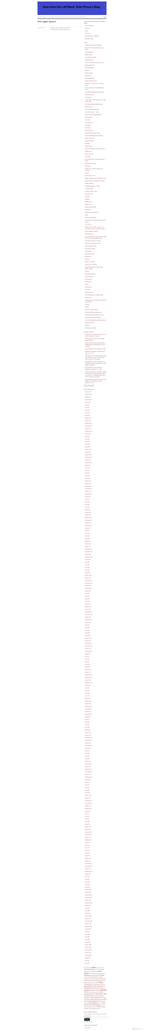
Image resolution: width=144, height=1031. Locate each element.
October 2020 (88, 554)
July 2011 (87, 845)
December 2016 (88, 675)
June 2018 (87, 627)
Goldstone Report (87, 984)
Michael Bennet (95, 999)
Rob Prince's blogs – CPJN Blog (92, 36)
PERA (101, 1001)
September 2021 (88, 525)
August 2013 (88, 779)
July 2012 (87, 813)
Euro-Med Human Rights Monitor (95, 980)
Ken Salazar (98, 995)
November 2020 (88, 551)
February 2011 (88, 858)
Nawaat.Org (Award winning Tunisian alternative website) (95, 220)
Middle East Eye (88, 201)
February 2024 (88, 449)
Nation (86, 215)
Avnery (88, 971)
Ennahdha (86, 980)
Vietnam (90, 1008)
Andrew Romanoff (88, 969)
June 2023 (87, 470)
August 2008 (88, 929)
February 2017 (88, 669)
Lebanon (86, 999)
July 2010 (87, 876)
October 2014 (88, 743)
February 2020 (88, 575)
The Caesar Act (94, 1006)
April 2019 (87, 601)
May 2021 (87, 536)
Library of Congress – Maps (91, 191)
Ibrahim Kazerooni (89, 988)
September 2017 (88, 651)
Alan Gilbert (99, 967)
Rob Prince (89, 1005)
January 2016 (88, 703)
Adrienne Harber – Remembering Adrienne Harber (94, 48)
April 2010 (87, 884)
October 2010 (88, 868)
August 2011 (88, 842)
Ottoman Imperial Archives (91, 246)
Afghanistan (88, 967)
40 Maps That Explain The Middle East (93, 45)
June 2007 (87, 963)
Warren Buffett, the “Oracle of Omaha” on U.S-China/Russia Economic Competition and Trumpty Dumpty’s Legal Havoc (95, 363)
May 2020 (87, 567)
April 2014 (87, 758)
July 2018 (87, 625)
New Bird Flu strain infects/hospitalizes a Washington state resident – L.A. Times (94, 368)
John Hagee (98, 992)
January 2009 (88, 918)
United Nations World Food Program (93, 317)
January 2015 (88, 735)
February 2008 (88, 944)
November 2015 (88, 709)
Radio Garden (88, 256)
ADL (85, 967)
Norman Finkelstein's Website (91, 231)
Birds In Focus (88, 75)
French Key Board (89, 130)
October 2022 (88, 491)
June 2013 (87, 785)
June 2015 (87, 722)
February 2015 (88, 732)
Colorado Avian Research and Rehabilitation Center (94, 88)
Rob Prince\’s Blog (89, 38)
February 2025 (88, 418)
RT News (87, 271)
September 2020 (88, 557)
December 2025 (88, 391)
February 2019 (88, 606)
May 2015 (87, 724)
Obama (88, 1001)
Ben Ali (90, 973)
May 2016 (87, 693)
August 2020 (88, 559)
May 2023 (87, 473)
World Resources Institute (90, 328)
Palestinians (97, 1001)
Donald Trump (103, 978)
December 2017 (88, 643)
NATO (104, 999)
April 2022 (87, 507)
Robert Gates (100, 1003)
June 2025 (87, 407)
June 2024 (87, 439)
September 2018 (88, 619)
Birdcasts (87, 70)
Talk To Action (88, 297)
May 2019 (87, 599)
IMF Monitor (88, 166)
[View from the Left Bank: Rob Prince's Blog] (72, 8)
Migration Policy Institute (90, 207)
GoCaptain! (87, 143)
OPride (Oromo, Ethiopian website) (92, 243)
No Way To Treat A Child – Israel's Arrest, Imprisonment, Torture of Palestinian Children (95, 227)
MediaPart (87, 199)
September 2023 (88, 462)
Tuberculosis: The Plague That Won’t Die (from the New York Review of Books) (95, 335)
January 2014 (88, 766)
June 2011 (87, 847)
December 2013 (88, 769)
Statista (86, 284)
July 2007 (87, 960)
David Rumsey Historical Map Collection (94, 104)
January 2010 (88, 892)
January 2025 (88, 420)
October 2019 (88, 585)
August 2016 (88, 685)
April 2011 (87, 853)
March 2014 (87, 761)
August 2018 (88, 622)
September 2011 (88, 840)
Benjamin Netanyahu (96, 973)
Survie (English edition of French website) (94, 295)
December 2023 (88, 454)
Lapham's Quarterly (89, 183)
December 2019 (88, 580)
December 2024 (88, 423)
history (104, 986)
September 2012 (88, 808)
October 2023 (88, 460)
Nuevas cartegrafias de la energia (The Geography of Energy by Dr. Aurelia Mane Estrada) (95, 237)
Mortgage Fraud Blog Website (91, 212)
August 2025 (88, 402)
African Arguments (89, 52)
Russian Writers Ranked (90, 274)
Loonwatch (87, 196)
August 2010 (88, 874)
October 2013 (88, 774)
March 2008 (87, 942)
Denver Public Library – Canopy (92, 112)
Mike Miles (101, 999)
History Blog (88, 156)
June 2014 (87, 753)
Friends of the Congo (89, 138)
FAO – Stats (87, 120)
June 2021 (87, 533)
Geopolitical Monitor (89, 141)
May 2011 (87, 850)
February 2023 (88, 481)
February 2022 (88, 512)
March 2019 (87, 604)
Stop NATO (87, 289)
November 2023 (88, 457)
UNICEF (87, 307)
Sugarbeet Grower (89, 292)
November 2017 (88, 646)
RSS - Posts (87, 1027)
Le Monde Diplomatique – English (92, 186)
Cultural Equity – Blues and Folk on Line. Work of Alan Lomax (95, 100)
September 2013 (88, 777)
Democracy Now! (89, 106)
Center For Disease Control (91, 81)
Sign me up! (87, 1019)
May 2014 (87, 756)
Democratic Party (87, 978)
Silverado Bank (102, 1004)
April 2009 (87, 910)
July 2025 (87, 405)
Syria (90, 1006)
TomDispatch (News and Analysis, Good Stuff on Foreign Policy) (95, 300)
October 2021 (88, 523)
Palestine (92, 1001)
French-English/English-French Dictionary (94, 135)
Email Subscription (90, 1012)
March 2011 (87, 855)
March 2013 (87, 792)
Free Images (87, 127)
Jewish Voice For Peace (90, 175)
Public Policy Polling (89, 254)
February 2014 (88, 764)
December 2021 (88, 517)
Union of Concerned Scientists (91, 309)
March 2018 (87, 635)
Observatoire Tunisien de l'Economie (93, 240)
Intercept (87, 173)
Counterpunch (88, 97)
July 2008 (87, 931)
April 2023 (87, 475)
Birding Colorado (89, 73)
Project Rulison (93, 1003)
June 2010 (87, 879)
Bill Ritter (86, 975)
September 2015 (88, 714)
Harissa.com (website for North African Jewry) (95, 148)
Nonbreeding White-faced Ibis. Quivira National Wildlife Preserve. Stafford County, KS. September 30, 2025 (95, 381)
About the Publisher (89, 25)
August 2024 (88, 433)
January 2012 (88, 829)
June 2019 (87, 596)
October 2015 (88, 711)
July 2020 (87, 562)
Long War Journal (89, 194)
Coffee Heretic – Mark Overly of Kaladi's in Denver (94, 84)
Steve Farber (86, 1006)
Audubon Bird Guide (89, 65)
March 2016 (87, 698)
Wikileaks (87, 325)
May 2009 (87, 908)
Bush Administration (94, 975)
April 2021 (87, 538)
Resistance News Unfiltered (91, 264)
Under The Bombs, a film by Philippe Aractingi (95, 349)
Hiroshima (100, 986)
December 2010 (88, 863)
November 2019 (88, 583)
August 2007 (88, 958)
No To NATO (88, 224)
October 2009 (88, 900)
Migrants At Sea (88, 204)
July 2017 (87, 656)
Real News (87, 259)
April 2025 (87, 412)
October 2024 (88, 428)
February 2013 (88, 795)
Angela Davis (95, 969)
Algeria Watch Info (89, 60)
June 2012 (87, 816)
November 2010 (88, 866)
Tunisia (99, 1006)
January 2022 (88, 515)
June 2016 (87, 690)
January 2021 (88, 546)
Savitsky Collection (89, 276)
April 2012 (87, 821)
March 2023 (87, 478)
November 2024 (88, 426)
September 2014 (88, 745)
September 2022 (88, 494)
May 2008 (87, 937)
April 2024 (87, 444)
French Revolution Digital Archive (92, 133)
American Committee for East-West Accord (94, 62)
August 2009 (88, 905)
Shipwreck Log (88, 281)
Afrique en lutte (88, 54)
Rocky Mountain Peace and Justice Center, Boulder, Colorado (94, 267)
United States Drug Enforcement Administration (95, 320)
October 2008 (88, 923)
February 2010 (88, 889)
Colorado (101, 975)
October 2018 (88, 617)
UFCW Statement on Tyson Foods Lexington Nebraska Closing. (94, 339)
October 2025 (88, 397)
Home (105, 17)
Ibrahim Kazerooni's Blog (90, 163)
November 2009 (88, 897)
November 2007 (88, 950)
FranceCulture (88, 125)
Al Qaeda (102, 967)
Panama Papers (88, 251)
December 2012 (88, 800)
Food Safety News (89, 122)
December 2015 (88, 706)
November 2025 (88, 394)
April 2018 (87, 633)
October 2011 (88, 837)
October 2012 (88, 806)
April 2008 (87, 939)
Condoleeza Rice (93, 977)
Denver (92, 978)
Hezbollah (86, 986)
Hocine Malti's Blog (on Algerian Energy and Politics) (94, 160)
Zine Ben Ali (97, 1008)
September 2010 (88, 871)
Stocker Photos (88, 287)
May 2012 (87, 819)
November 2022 (88, 488)
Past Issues (87, 33)
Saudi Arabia (96, 1005)
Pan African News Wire (90, 248)
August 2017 (88, 654)
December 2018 (88, 612)
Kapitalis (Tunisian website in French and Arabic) (95, 178)
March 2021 (87, 541)
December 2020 (88, 549)
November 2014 (88, 740)
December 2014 (88, 737)
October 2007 (88, 952)
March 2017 (87, 667)
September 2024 (88, 431)
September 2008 (88, 926)
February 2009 (88, 916)
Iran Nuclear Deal (94, 990)
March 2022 (87, 509)
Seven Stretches (88, 279)
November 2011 (88, 834)
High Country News (89, 154)
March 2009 (87, 913)
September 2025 (88, 399)
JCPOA (85, 992)
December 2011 (88, 832)
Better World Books (89, 67)
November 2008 (88, 921)
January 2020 (88, 578)
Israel (103, 989)
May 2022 (87, 504)
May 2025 (87, 410)
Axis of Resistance (93, 971)
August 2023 (88, 465)
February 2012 (88, 826)
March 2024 (87, 447)
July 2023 (87, 467)
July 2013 (87, 782)
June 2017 (87, 659)
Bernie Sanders (102, 973)
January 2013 (88, 798)
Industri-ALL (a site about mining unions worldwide (94, 169)
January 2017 (88, 672)
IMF (85, 990)
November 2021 (88, 520)
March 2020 (87, 572)
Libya (89, 999)
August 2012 (88, 811)
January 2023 (88, 483)
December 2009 (88, 895)
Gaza (101, 982)
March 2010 (87, 887)
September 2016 (88, 682)
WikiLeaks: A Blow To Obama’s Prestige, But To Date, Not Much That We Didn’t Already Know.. (60, 28)
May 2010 (87, 882)
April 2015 (87, 727)
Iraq (100, 990)
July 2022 (87, 499)
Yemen (93, 1008)
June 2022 (87, 502)
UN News (87, 304)
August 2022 (88, 496)
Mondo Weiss (88, 209)
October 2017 (88, 648)
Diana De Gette (96, 978)
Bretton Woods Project (90, 78)
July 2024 (87, 436)
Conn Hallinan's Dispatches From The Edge (94, 92)
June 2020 (87, 564)
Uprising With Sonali (89, 322)
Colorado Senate (87, 977)
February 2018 (88, 638)
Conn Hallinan (100, 977)
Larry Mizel (103, 997)
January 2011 (88, 861)
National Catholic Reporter (91, 217)
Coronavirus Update (89, 94)
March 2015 (87, 730)
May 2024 (87, 441)
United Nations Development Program (93, 312)
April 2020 (87, 570)
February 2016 (88, 701)
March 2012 (87, 824)
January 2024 (88, 452)
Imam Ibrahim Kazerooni (99, 988)
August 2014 (88, 748)
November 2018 (88, 614)
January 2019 (88, 609)
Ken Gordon (93, 995)
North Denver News (89, 234)
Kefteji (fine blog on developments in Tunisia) (95, 180)
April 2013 (87, 790)
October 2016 (88, 680)
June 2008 (87, 934)
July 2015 (87, 719)
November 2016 (88, 677)
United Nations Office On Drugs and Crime (94, 315)
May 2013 (87, 787)
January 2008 (88, 947)
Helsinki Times (88, 151)
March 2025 (87, 415)
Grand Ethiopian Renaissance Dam (98, 984)
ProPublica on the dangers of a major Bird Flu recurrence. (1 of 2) (95, 352)
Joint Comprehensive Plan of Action (95, 995)
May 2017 (87, 661)
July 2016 (87, 688)
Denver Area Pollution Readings (92, 109)
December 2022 (88, 486)
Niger (85, 1001)
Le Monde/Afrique (89, 188)
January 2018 (88, 640)
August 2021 (88, 528)
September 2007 (88, 955)
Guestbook (87, 28)
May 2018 (87, 630)
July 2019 (87, 593)
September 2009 (88, 902)
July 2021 (87, 530)
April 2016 (87, 695)
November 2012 (88, 803)
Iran (87, 990)
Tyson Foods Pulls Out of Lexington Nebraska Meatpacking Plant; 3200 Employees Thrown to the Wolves (95, 344)
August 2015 (88, 716)
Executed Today (88, 117)
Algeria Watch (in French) (90, 57)
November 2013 (88, 771)
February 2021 (88, 543)
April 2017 (87, 664)
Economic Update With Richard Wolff (93, 114)
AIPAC (93, 967)
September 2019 (88, 588)
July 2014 (87, 750)
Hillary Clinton (93, 986)
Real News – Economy (90, 261)
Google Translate (88, 146)
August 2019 (88, 591)
